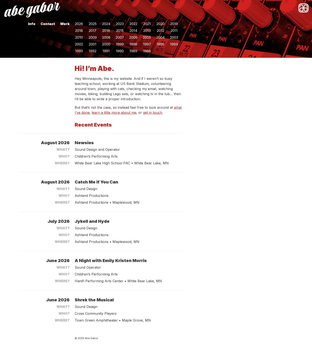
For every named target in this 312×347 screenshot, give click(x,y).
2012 (160, 30)
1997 (147, 44)
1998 (133, 44)
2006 (133, 37)
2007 (120, 37)
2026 (79, 24)
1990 (120, 51)
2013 (147, 30)
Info (31, 24)
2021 (147, 24)
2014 (133, 30)
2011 (174, 30)
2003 (174, 37)
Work (65, 24)
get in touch (152, 112)
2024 (106, 24)
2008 (106, 37)
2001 (92, 44)
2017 (92, 30)
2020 (160, 24)
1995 (160, 44)
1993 (79, 51)
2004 (160, 37)
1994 (174, 44)
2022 (133, 24)
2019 (174, 24)
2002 (79, 44)
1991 (106, 51)
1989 (133, 51)
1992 (92, 51)
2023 (120, 24)
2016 (106, 30)
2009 (93, 37)
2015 (120, 30)
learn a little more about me (114, 112)
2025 (93, 24)
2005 (147, 37)
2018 (79, 30)
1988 (147, 51)
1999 (120, 44)
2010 (79, 37)
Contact (48, 24)
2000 (106, 44)
